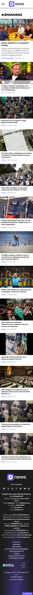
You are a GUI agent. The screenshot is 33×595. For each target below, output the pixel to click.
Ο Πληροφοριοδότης (7, 58)
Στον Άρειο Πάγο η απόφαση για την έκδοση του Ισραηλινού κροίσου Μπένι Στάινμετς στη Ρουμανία (16, 155)
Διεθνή (3, 125)
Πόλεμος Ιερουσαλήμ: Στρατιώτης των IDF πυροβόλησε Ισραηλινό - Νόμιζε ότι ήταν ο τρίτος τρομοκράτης (15, 222)
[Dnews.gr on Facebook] (4, 488)
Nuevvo (20, 579)
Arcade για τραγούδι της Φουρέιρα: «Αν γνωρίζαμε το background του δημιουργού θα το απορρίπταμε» (15, 88)
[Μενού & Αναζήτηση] (2, 4)
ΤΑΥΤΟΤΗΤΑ (16, 542)
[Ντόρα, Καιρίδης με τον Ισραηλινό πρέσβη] (16, 30)
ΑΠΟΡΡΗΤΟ (28, 593)
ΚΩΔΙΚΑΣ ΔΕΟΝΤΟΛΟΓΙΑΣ (16, 556)
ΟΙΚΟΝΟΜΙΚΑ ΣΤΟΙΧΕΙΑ (16, 558)
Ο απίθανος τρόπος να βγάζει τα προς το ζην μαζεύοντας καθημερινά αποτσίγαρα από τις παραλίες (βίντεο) (15, 257)
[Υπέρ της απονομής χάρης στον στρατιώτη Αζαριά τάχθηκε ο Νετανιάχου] (16, 411)
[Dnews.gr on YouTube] (24, 488)
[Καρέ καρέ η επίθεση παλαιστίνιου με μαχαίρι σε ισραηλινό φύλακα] (16, 344)
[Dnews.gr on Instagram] (12, 488)
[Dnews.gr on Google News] (20, 488)
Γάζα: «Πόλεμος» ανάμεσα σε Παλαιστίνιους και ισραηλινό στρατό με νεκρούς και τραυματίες (14, 324)
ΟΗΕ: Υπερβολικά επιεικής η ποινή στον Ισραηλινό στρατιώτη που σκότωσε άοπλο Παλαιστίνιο (15, 391)
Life (2, 93)
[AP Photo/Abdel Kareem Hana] (16, 108)
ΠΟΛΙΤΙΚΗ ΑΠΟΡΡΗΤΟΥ (16, 551)
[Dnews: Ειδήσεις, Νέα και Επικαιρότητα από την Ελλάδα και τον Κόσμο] (16, 4)
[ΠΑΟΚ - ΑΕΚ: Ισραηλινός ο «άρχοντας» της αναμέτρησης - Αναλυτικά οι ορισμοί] (16, 277)
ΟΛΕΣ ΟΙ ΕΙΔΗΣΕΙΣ (16, 484)
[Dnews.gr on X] (8, 488)
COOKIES (16, 553)
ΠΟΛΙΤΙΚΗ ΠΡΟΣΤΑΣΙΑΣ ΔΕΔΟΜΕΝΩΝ (16, 549)
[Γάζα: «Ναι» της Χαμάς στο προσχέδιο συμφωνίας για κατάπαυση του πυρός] (16, 175)
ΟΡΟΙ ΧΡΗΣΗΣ (16, 546)
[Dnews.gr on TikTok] (16, 488)
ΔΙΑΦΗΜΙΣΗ (16, 544)
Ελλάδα (3, 160)
